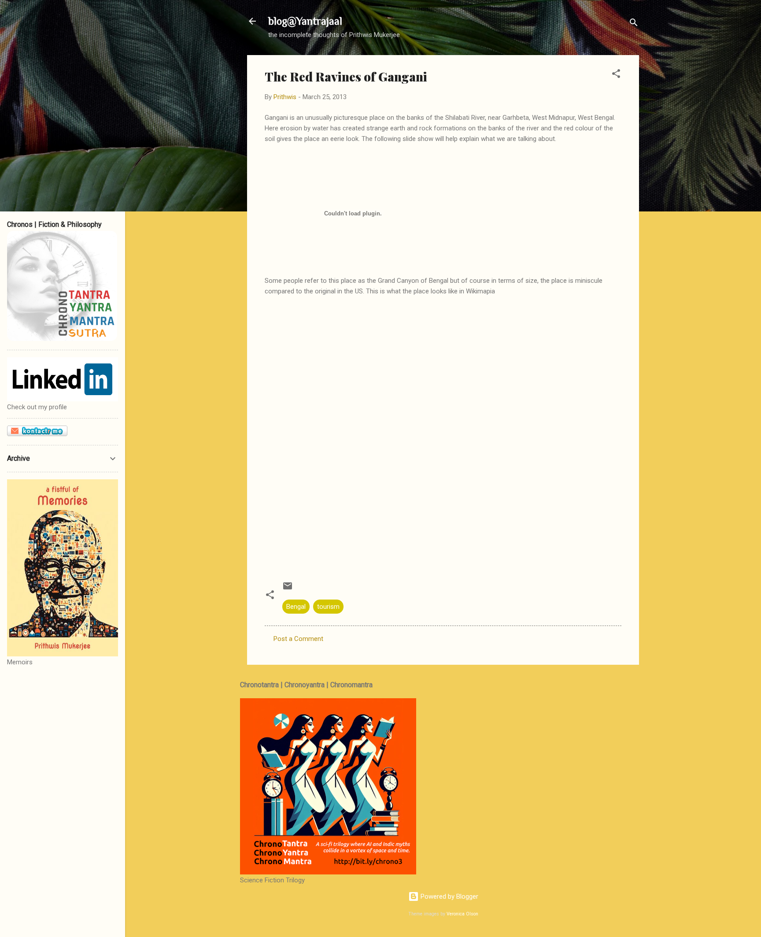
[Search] (633, 24)
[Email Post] (287, 589)
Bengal (296, 607)
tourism (328, 607)
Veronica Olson (462, 914)
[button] (616, 75)
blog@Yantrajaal (305, 21)
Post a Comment (298, 639)
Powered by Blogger (448, 896)
